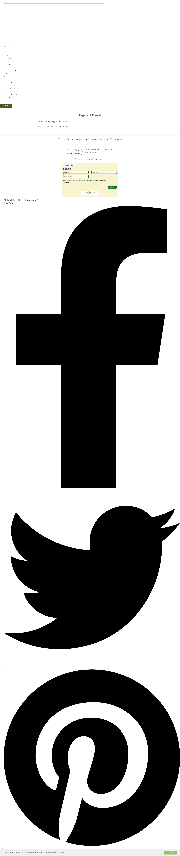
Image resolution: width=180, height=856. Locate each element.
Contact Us (7, 98)
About (6, 56)
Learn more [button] (60, 852)
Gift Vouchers (8, 74)
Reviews (6, 77)
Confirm (111, 187)
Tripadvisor (11, 83)
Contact (6, 92)
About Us (11, 62)
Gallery (10, 65)
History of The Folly (14, 71)
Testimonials (12, 86)
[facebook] (92, 488)
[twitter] (92, 665)
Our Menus (7, 50)
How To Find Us (13, 95)
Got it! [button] (171, 852)
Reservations (8, 47)
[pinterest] (92, 848)
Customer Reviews (14, 80)
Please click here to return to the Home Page (53, 126)
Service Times (12, 68)
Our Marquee (8, 53)
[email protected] (32, 200)
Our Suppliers (12, 59)
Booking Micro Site (14, 89)
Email (66, 183)
